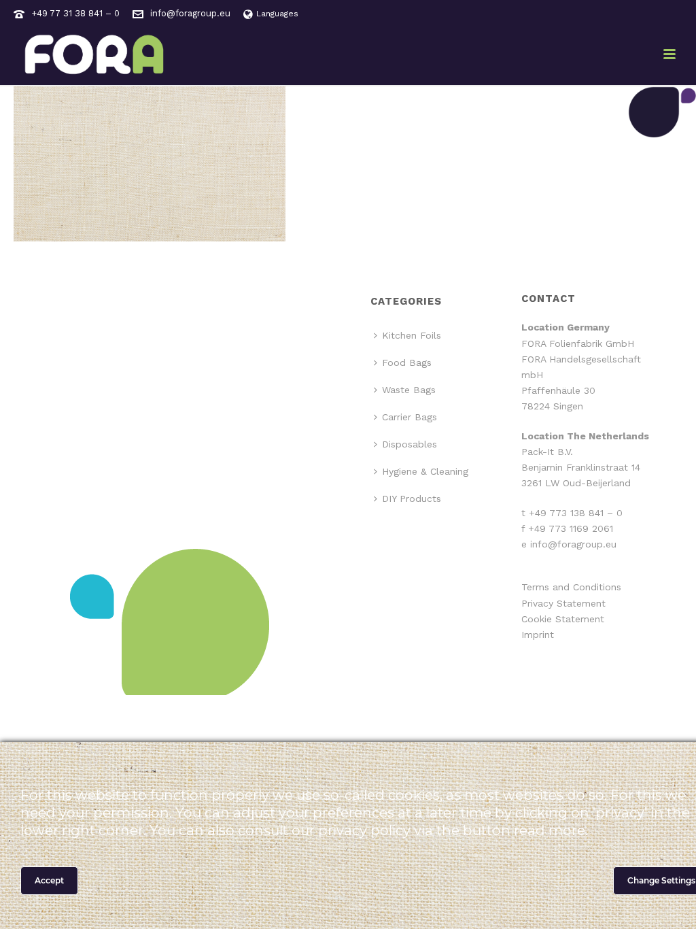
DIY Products (411, 498)
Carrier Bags (409, 416)
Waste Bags (409, 389)
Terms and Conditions (571, 586)
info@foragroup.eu (190, 13)
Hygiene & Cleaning (425, 471)
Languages (277, 13)
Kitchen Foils (411, 335)
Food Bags (407, 362)
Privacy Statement (563, 603)
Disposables (409, 444)
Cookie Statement (562, 618)
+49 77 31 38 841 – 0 (75, 13)
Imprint (537, 634)
